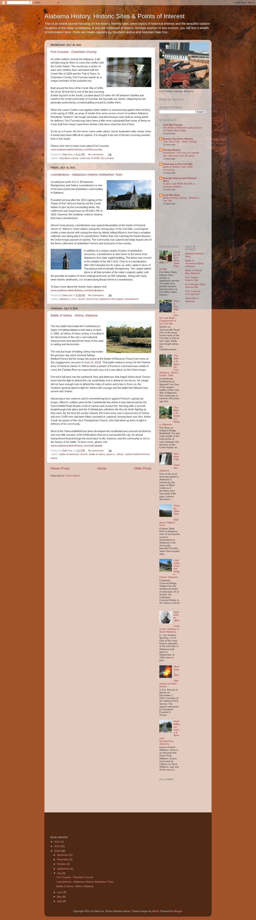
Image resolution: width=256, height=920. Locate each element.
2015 (57, 841)
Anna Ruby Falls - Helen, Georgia (180, 141)
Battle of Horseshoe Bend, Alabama (194, 263)
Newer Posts (60, 468)
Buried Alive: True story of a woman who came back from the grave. (181, 154)
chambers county (68, 158)
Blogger (178, 911)
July (59, 873)
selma (54, 458)
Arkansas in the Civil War (178, 164)
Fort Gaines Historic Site (191, 278)
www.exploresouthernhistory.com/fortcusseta (76, 149)
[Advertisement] (175, 225)
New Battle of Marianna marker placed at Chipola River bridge (182, 129)
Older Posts (143, 468)
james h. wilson (115, 454)
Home (101, 468)
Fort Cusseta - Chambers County (74, 52)
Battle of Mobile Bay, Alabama (193, 272)
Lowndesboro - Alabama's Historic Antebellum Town (86, 174)
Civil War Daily (171, 195)
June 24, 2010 (92, 362)
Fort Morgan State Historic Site (195, 285)
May (60, 896)
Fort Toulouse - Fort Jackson (193, 292)
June (60, 892)
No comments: (96, 154)
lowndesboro (132, 299)
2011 (57, 846)
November (63, 859)
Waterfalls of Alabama (192, 299)
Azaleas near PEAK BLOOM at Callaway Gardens (179, 185)
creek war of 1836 (89, 158)
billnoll (155, 911)
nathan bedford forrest (137, 454)
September (63, 868)
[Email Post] (109, 154)
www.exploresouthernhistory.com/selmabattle (76, 445)
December (63, 855)
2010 (57, 851)
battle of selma (97, 454)
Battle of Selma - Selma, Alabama (74, 315)
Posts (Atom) (73, 475)
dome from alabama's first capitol (105, 299)
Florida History (172, 150)
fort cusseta (107, 158)
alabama (64, 299)
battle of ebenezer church (73, 454)
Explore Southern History (178, 139)
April (60, 901)
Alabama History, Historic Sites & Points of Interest (114, 16)
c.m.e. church (77, 299)
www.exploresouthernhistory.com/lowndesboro (77, 290)
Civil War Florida (172, 125)
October (62, 864)
